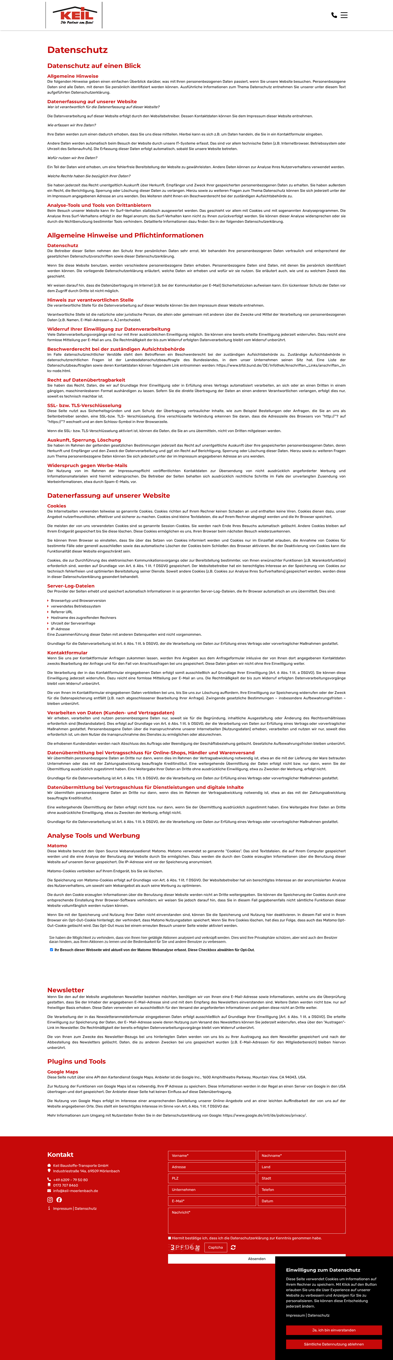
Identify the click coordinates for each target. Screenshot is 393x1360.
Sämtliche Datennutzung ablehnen (334, 1344)
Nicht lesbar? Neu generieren (233, 1247)
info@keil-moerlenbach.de (75, 1191)
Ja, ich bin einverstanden (334, 1330)
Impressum (62, 1208)
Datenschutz (86, 1208)
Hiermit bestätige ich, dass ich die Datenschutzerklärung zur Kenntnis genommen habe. (247, 1238)
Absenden (257, 1259)
